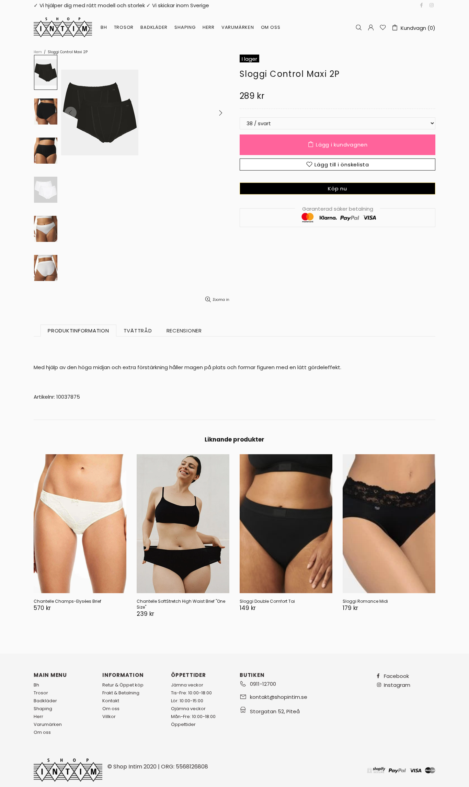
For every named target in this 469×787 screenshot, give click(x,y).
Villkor (109, 716)
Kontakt (110, 700)
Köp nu (337, 188)
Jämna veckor (187, 685)
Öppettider (183, 724)
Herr (38, 716)
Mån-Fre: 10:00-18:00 (193, 716)
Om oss (42, 732)
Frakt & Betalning (120, 693)
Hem (38, 52)
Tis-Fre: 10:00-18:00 (191, 693)
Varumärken (48, 724)
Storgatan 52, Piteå (275, 711)
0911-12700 (263, 684)
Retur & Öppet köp (123, 685)
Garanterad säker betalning (337, 208)
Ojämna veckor (188, 708)
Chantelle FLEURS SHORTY (60, 601)
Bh (36, 685)
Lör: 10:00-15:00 (187, 700)
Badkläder (45, 700)
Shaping (43, 708)
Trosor (41, 693)
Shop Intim (63, 27)
